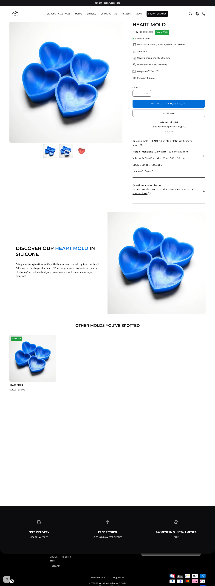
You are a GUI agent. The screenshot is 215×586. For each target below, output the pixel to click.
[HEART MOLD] (50, 151)
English (117, 577)
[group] (107, 3)
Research (55, 565)
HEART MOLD (16, 385)
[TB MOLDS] (14, 13)
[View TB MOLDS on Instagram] (11, 581)
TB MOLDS (100, 583)
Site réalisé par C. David (116, 583)
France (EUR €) (98, 577)
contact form (140, 193)
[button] (79, 14)
